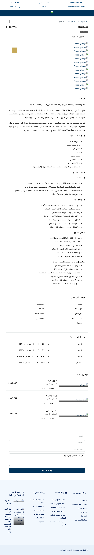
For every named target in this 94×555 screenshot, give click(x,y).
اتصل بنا (84, 516)
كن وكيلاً (84, 512)
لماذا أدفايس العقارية (79, 504)
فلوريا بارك (52, 381)
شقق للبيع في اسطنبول (57, 503)
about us (84, 500)
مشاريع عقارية (84, 31)
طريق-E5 (78, 309)
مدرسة (79, 323)
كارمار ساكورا (51, 411)
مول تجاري (40, 318)
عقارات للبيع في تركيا (58, 499)
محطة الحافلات (76, 318)
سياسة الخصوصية (81, 520)
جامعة (80, 304)
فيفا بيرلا (8, 501)
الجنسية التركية (39, 510)
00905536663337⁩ (76, 3)
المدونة (41, 522)
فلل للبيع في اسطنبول (57, 507)
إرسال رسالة (47, 470)
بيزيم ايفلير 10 (51, 396)
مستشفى (40, 304)
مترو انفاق (78, 313)
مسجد (41, 309)
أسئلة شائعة (39, 518)
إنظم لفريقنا (82, 508)
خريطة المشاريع (38, 506)
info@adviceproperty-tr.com (76, 6)
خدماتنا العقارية (38, 514)
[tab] (14, 50)
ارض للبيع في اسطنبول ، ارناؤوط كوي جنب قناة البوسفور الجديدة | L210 (7, 519)
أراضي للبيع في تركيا (58, 511)
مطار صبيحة (39, 313)
